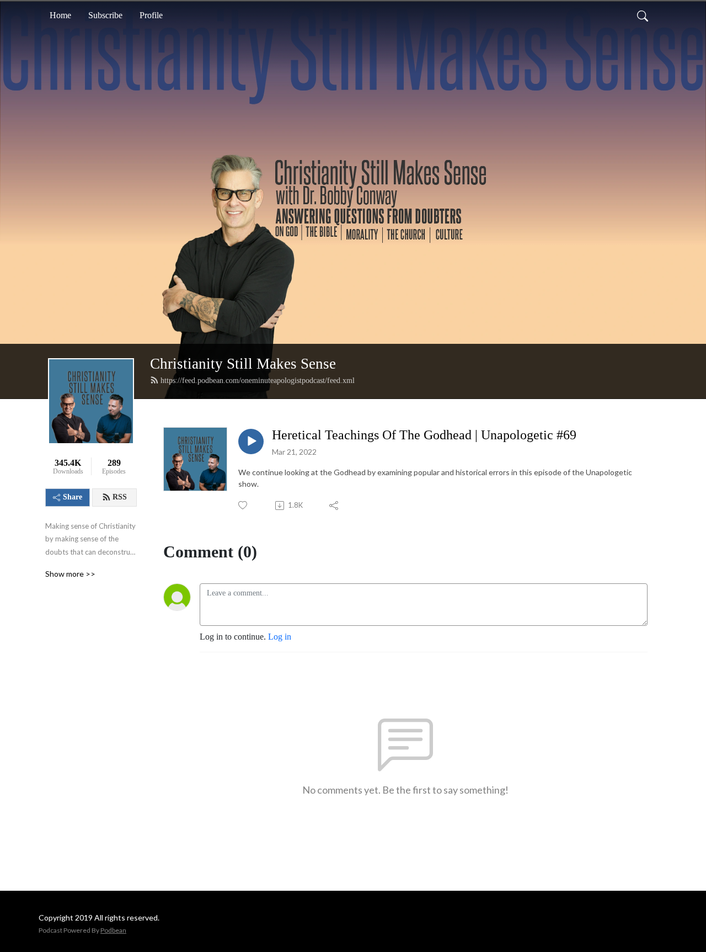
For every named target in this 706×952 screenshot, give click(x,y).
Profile (151, 15)
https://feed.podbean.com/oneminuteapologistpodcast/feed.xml (258, 380)
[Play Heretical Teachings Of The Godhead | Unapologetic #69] (251, 441)
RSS (120, 497)
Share (72, 497)
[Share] (334, 505)
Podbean (113, 930)
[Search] (642, 15)
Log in (279, 636)
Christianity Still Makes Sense (243, 363)
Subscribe (105, 15)
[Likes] (243, 505)
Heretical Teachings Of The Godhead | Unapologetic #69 (424, 435)
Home (60, 15)
